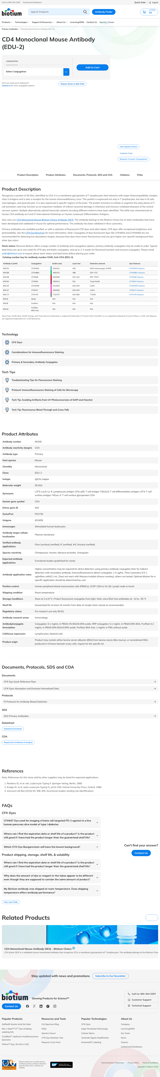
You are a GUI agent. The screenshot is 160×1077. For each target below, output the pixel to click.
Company (125, 1024)
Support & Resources (42, 22)
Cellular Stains (87, 1033)
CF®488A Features (137, 273)
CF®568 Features (136, 277)
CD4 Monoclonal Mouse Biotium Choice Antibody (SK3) (44, 219)
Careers (124, 1042)
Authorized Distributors (131, 1046)
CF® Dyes (85, 1024)
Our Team (125, 1033)
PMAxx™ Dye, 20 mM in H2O (15, 1044)
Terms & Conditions (150, 1063)
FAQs (140, 174)
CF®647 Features (136, 290)
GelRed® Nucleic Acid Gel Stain (16, 1024)
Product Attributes (56, 174)
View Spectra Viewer (128, 147)
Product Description (27, 174)
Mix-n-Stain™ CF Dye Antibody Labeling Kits (17, 1030)
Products (6, 22)
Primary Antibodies (10, 29)
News (123, 1037)
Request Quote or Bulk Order (73, 84)
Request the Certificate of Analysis (18, 742)
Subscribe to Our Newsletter (110, 976)
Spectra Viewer (107, 22)
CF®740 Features (136, 294)
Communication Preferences (112, 1063)
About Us (60, 22)
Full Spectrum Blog (50, 1024)
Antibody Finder (103, 11)
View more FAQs (11, 902)
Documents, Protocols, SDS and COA (92, 174)
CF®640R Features (137, 286)
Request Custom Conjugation (133, 159)
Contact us (6, 85)
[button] (154, 2)
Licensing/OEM (77, 22)
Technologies (21, 22)
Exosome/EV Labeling (91, 1042)
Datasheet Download (13, 729)
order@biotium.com (12, 253)
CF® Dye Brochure (35, 232)
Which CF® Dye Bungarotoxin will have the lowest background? (42, 846)
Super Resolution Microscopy (94, 1028)
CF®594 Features (136, 281)
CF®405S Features (137, 268)
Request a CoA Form (51, 1042)
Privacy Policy (133, 1063)
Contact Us (91, 22)
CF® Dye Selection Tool (52, 1037)
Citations (125, 174)
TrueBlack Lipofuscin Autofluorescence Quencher (20, 1038)
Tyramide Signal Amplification (95, 1037)
